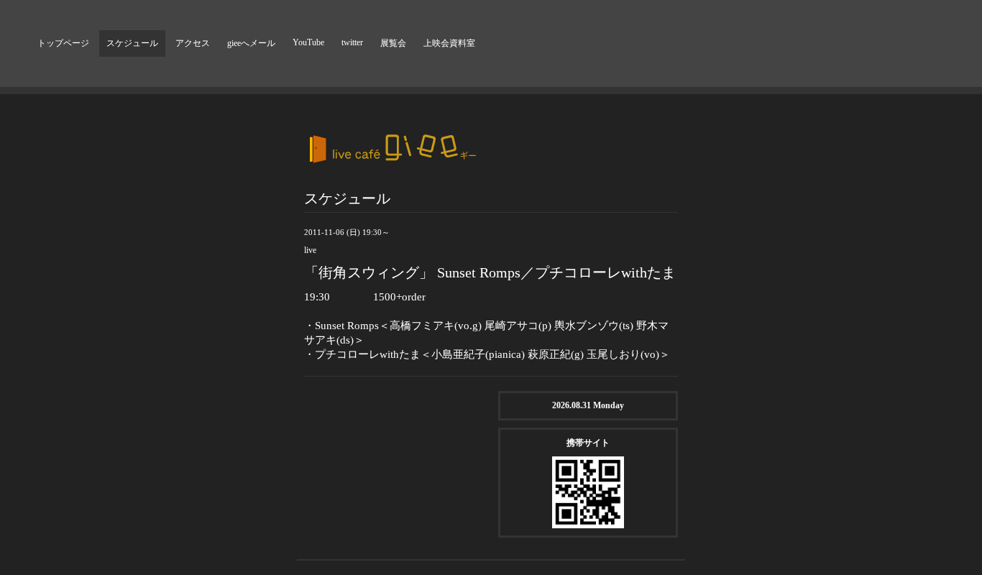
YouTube (308, 42)
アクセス (192, 43)
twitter (352, 42)
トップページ (63, 43)
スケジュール (132, 43)
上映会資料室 (449, 43)
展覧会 (393, 43)
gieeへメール (251, 43)
